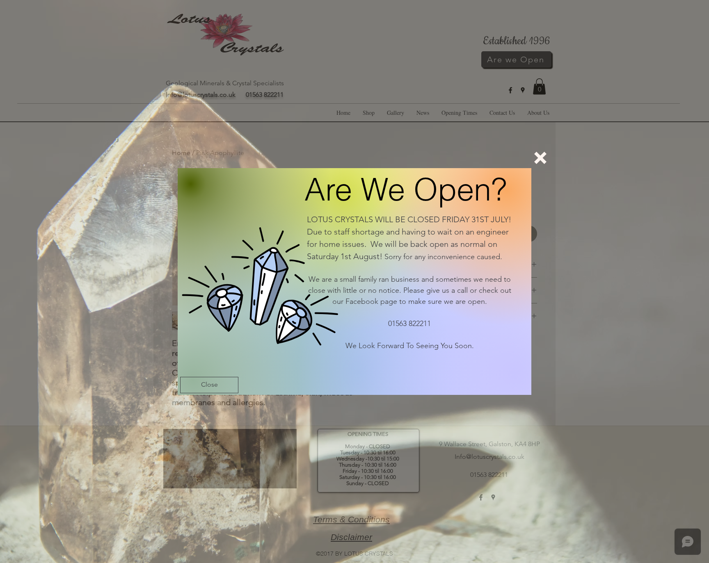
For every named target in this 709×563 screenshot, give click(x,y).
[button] (540, 158)
